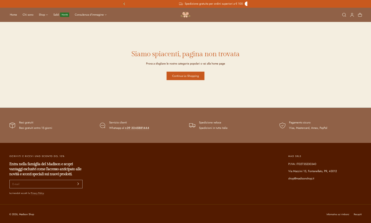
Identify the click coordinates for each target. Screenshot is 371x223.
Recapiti (358, 214)
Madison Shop (26, 214)
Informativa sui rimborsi (338, 214)
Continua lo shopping (185, 76)
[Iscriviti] (78, 184)
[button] (344, 14)
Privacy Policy (37, 193)
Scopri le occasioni (198, 4)
